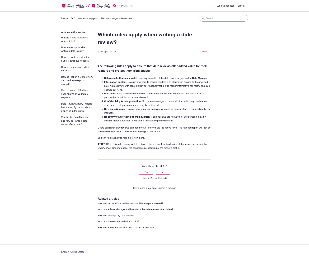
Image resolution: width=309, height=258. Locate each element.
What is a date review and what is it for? (74, 39)
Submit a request (225, 5)
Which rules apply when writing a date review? (73, 49)
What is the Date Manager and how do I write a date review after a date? (75, 120)
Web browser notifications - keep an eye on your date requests (75, 93)
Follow (205, 51)
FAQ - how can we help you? (84, 18)
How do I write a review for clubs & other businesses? (75, 58)
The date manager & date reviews (116, 18)
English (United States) (73, 251)
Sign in (241, 5)
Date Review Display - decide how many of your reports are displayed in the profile (76, 107)
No (163, 172)
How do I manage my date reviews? (75, 68)
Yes (146, 172)
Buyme (64, 18)
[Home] (97, 6)
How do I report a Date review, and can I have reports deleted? (77, 80)
